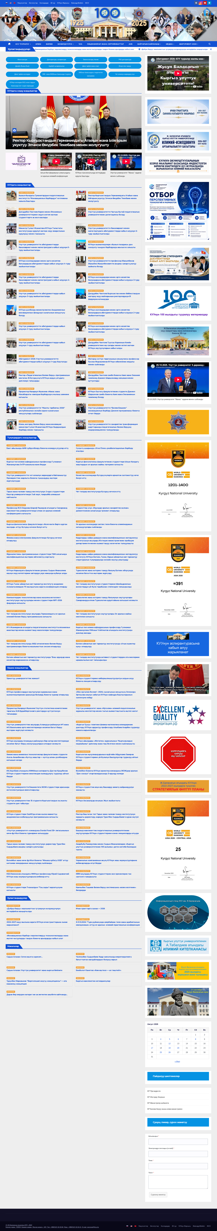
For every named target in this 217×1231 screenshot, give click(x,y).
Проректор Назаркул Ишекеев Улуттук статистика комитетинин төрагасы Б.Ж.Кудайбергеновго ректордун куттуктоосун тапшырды (37, 711)
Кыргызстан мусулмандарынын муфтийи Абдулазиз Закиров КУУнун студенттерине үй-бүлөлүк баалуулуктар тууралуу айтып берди (107, 757)
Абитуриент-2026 (188, 44)
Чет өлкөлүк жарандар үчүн (124, 74)
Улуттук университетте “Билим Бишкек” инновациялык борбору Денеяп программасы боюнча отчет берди (113, 411)
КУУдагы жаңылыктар (20, 136)
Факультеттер (22, 3)
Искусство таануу (125, 66)
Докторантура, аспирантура (56, 59)
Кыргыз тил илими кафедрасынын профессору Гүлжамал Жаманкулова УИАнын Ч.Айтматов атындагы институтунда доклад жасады (104, 630)
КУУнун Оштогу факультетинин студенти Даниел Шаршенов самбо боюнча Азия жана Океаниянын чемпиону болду (111, 394)
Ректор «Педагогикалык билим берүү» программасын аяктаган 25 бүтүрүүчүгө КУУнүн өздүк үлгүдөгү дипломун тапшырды (44, 378)
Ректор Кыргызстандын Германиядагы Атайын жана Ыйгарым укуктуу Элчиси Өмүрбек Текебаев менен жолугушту (113, 198)
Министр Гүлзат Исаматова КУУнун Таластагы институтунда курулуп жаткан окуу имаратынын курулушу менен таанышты (69, 142)
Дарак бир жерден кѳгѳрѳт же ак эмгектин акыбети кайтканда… (37, 994)
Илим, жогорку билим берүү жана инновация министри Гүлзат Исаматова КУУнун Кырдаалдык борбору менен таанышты (42, 427)
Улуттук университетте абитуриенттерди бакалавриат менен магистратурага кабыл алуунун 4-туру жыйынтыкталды (44, 280)
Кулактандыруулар (13, 905)
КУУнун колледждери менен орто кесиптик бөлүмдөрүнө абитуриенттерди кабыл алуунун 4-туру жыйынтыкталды (44, 264)
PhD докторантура (125, 59)
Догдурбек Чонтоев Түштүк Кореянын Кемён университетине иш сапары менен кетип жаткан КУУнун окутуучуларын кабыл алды (111, 345)
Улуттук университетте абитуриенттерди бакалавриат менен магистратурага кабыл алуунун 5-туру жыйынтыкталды (44, 247)
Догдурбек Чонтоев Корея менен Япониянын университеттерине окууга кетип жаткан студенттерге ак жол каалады (40, 215)
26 (170, 1052)
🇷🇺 (6, 3)
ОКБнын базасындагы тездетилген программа (91, 74)
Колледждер (44, 3)
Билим (49, 44)
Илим (38, 44)
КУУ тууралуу (22, 44)
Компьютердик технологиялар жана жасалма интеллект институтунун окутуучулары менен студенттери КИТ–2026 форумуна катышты (34, 600)
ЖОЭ (87, 3)
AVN (130, 44)
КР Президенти (153, 1091)
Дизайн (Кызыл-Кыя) (22, 66)
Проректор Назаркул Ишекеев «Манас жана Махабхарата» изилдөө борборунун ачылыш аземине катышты (44, 394)
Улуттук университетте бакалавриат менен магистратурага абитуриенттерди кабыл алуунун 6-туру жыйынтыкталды (113, 231)
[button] (209, 44)
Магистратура (22, 59)
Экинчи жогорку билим (90, 59)
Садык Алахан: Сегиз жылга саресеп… (25, 957)
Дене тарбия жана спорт (90, 66)
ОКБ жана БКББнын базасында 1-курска (56, 74)
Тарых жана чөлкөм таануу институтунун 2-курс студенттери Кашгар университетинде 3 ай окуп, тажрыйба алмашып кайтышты (35, 494)
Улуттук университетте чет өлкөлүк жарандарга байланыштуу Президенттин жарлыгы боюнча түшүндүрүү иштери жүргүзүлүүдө (36, 478)
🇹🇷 (14, 3)
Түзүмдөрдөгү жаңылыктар (16, 445)
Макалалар (10, 954)
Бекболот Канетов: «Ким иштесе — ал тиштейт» (98, 970)
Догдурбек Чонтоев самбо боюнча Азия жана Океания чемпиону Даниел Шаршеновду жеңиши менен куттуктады (114, 378)
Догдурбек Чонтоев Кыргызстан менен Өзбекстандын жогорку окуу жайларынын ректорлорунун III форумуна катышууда (114, 296)
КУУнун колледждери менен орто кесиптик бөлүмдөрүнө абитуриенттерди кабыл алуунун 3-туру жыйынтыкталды (113, 280)
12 (170, 1044)
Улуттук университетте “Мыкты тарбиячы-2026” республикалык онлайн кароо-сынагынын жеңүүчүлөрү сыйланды (42, 411)
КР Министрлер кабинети (158, 1103)
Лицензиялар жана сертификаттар (105, 44)
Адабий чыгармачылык (56, 66)
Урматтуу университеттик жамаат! (23, 678)
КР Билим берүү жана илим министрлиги (164, 1109)
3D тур (53, 3)
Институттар (33, 3)
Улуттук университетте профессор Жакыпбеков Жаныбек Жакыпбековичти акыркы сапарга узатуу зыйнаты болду (112, 264)
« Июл (177, 1061)
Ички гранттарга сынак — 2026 (90, 909)
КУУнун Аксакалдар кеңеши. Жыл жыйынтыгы (98, 801)
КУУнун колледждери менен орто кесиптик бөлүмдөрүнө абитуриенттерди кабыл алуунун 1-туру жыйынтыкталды (113, 329)
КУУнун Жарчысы (63, 3)
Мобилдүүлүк (65, 44)
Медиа (169, 44)
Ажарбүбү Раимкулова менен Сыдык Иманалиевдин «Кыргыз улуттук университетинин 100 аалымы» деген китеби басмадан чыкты (106, 847)
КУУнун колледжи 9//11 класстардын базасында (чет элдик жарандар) (22, 84)
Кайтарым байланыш (148, 44)
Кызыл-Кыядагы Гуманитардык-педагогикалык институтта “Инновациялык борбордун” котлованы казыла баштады (43, 198)
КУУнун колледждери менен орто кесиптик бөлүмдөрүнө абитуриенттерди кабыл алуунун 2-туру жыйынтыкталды (113, 313)
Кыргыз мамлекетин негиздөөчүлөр (93, 981)
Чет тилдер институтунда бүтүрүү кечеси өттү (98, 492)
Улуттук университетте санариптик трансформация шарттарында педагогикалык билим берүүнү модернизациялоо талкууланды (113, 427)
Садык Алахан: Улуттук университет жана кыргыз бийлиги (34, 970)
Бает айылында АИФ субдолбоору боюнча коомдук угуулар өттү (37, 448)
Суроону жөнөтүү (158, 1195)
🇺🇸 (10, 3)
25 (161, 1052)
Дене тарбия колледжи (22, 74)
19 (170, 1048)
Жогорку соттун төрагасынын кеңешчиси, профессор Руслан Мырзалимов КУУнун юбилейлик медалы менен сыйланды (113, 362)
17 (152, 1048)
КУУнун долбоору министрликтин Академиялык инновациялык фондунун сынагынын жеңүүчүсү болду (42, 313)
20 (178, 1048)
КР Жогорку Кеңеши (156, 1097)
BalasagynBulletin (77, 3)
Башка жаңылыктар (13, 675)
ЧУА (80, 44)
